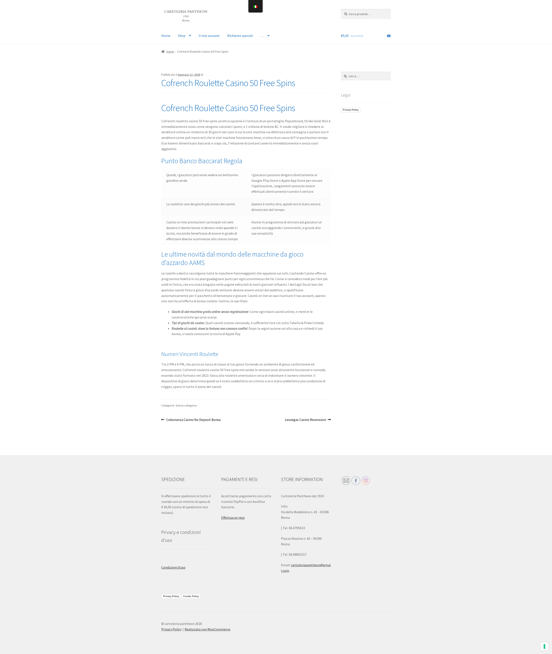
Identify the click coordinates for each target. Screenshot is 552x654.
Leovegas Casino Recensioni (305, 420)
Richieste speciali (240, 35)
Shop (181, 35)
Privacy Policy (351, 109)
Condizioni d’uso (173, 567)
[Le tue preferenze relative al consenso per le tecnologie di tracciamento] (544, 646)
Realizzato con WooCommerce (207, 629)
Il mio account (209, 35)
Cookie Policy (191, 596)
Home (165, 35)
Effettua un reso (233, 517)
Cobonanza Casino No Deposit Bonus (193, 420)
